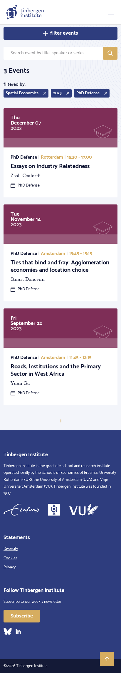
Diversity (11, 549)
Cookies (10, 558)
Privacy (10, 567)
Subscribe (22, 616)
